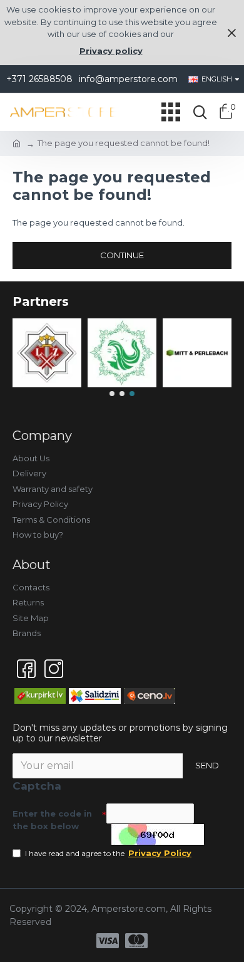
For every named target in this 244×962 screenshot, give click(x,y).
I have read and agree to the (108, 853)
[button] (111, 393)
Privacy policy (111, 51)
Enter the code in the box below (52, 819)
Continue (122, 255)
